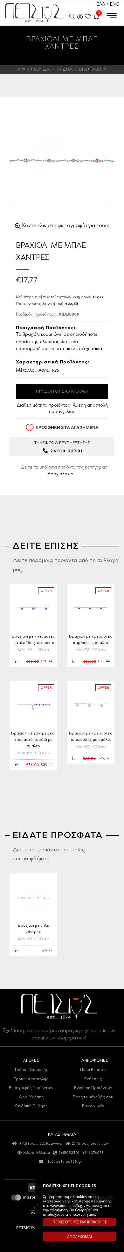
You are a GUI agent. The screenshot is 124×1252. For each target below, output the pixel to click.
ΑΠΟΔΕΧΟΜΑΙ (79, 1236)
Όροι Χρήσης (31, 1097)
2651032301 (69, 1153)
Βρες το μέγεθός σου (93, 1097)
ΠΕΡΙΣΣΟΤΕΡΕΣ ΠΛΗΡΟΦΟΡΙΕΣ (79, 1222)
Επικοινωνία (93, 1106)
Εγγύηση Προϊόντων (93, 1088)
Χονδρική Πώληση (31, 1106)
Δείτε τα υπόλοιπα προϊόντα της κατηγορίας (63, 471)
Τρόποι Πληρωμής (31, 1070)
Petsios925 (34, 13)
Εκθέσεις (93, 1079)
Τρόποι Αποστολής (31, 1079)
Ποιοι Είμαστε (93, 1070)
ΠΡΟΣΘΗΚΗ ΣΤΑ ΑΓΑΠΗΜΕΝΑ (67, 427)
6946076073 (93, 1153)
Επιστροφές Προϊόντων (31, 1088)
